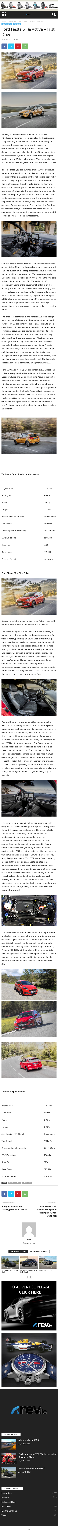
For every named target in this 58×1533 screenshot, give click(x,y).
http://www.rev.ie (29, 1243)
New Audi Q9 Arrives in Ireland (28, 1271)
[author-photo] (29, 1229)
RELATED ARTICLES (18, 1251)
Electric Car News (9, 1511)
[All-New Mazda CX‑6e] (8, 1444)
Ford (25, 1183)
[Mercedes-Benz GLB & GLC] (10, 1262)
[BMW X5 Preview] (48, 1262)
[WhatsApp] (25, 46)
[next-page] (30, 1276)
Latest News (6, 1493)
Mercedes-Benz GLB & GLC (9, 1271)
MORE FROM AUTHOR (38, 1251)
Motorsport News (8, 1502)
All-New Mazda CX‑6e (29, 1440)
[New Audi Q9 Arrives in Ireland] (29, 1262)
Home (3, 21)
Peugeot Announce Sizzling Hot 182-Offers (14, 1208)
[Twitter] (11, 46)
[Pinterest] (18, 46)
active (11, 1183)
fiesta (18, 1183)
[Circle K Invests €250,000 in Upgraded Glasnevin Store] (8, 1458)
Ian (5, 39)
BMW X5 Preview (45, 1270)
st (30, 1183)
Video (3, 1515)
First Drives (12, 21)
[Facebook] (4, 46)
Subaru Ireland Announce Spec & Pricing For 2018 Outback (47, 1211)
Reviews (17, 24)
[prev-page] (27, 1276)
